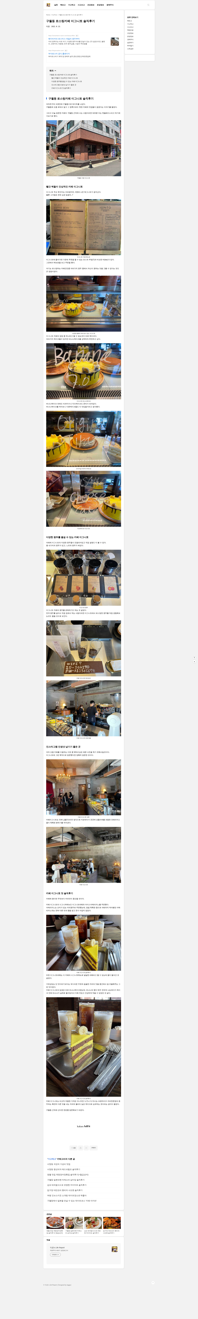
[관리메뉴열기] (194, 657)
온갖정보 (100, 5)
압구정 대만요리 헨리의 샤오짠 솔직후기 (65, 1190)
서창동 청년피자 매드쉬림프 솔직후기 (63, 1169)
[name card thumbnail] (114, 1249)
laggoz (69, 1285)
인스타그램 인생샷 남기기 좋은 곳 (63, 85)
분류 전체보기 (132, 17)
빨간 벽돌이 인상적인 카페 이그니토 (64, 78)
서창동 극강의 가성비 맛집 (58, 1164)
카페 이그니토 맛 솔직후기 (61, 88)
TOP (153, 1282)
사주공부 (130, 49)
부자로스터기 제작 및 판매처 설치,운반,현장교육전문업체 (69, 56)
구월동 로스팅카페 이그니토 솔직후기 (63, 75)
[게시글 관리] (86, 1148)
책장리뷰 (130, 30)
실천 (56, 5)
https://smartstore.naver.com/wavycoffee (61, 35)
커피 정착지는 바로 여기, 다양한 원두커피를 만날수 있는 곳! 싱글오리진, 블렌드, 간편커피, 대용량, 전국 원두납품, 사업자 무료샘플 (76, 43)
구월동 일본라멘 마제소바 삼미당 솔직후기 (66, 1180)
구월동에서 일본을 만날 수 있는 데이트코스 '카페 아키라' (72, 1201)
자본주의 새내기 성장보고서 (59, 1250)
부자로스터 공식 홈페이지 (59, 54)
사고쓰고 (81, 5)
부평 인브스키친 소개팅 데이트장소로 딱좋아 (67, 1195)
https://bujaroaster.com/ (56, 50)
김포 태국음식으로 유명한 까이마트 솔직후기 (67, 1185)
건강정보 (90, 5)
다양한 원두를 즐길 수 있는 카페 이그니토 (66, 81)
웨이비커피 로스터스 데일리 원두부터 (64, 39)
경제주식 (110, 5)
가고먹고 (71, 5)
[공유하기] (80, 1148)
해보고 (63, 5)
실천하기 (130, 42)
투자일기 (130, 46)
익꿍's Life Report (57, 1248)
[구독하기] (194, 661)
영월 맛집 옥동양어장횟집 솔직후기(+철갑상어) (67, 1175)
